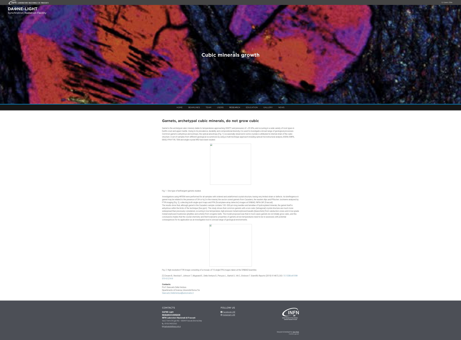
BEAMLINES (194, 107)
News (281, 107)
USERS (220, 107)
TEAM (208, 107)
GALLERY (268, 107)
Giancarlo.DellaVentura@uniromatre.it (178, 293)
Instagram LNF (229, 315)
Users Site (447, 2)
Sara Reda (296, 332)
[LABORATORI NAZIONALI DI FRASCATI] (13, 2)
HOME (180, 107)
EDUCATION (252, 107)
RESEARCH (234, 107)
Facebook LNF (229, 312)
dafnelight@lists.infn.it (172, 326)
